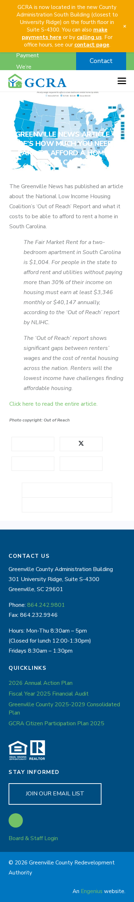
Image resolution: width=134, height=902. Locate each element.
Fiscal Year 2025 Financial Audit (49, 694)
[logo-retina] (37, 81)
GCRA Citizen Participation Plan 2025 (56, 723)
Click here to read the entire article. (53, 404)
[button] (53, 61)
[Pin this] (81, 464)
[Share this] (32, 444)
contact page (91, 44)
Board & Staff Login (33, 838)
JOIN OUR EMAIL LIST (55, 794)
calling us (89, 37)
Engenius (92, 891)
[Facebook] (16, 820)
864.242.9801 (46, 605)
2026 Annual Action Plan (41, 683)
